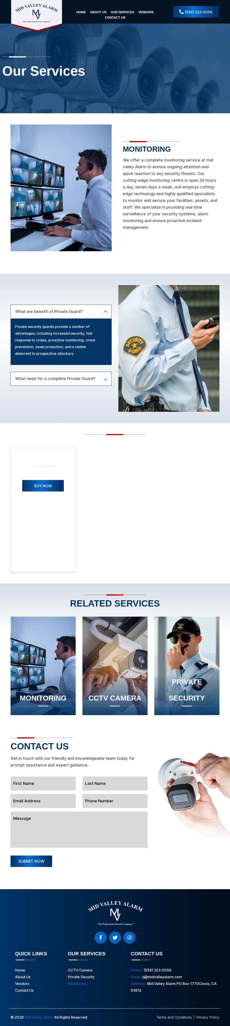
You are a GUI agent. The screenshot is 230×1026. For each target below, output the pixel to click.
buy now (43, 486)
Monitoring (43, 698)
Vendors (146, 12)
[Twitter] (115, 938)
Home (81, 12)
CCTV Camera (115, 698)
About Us (98, 12)
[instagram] (129, 938)
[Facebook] (101, 938)
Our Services (122, 12)
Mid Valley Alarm (39, 1017)
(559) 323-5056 (198, 12)
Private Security (187, 690)
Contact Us (115, 17)
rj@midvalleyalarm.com (162, 977)
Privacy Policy (207, 1017)
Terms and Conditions (174, 1017)
